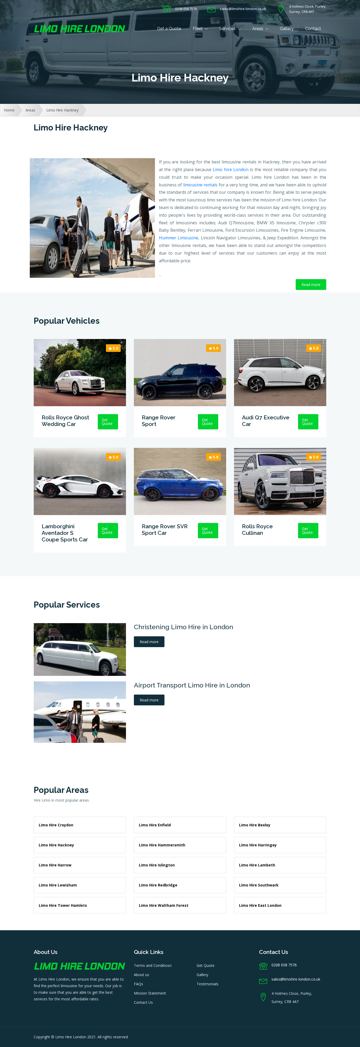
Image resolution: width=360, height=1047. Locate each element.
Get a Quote (169, 28)
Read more (310, 284)
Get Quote (206, 965)
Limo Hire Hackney (62, 110)
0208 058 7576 (186, 8)
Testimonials (207, 983)
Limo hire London (231, 169)
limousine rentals (200, 185)
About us (141, 974)
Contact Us (143, 1002)
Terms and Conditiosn (153, 965)
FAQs (138, 983)
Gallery (287, 28)
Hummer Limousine (178, 238)
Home (9, 110)
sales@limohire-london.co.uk (243, 8)
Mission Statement (150, 993)
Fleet (198, 28)
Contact (313, 28)
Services (228, 28)
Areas (258, 28)
